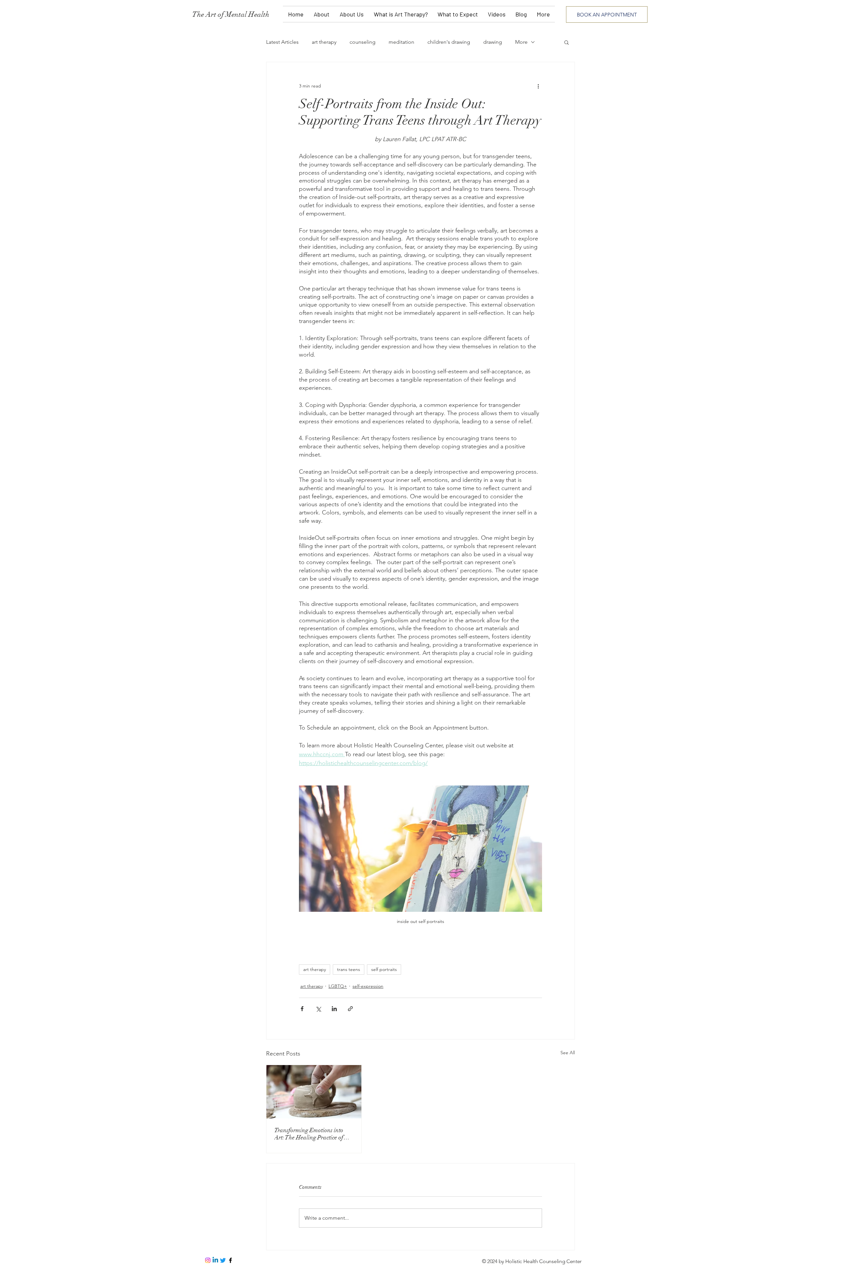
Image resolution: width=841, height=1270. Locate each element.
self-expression (367, 986)
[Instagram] (207, 1260)
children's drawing (448, 42)
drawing (492, 42)
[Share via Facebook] (302, 1009)
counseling (362, 42)
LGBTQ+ (338, 986)
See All (567, 1053)
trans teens (348, 969)
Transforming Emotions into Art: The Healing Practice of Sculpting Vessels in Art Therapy (313, 1134)
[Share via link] (350, 1009)
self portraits (384, 969)
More (521, 42)
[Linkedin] (215, 1260)
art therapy (324, 42)
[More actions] (538, 86)
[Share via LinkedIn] (334, 1009)
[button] (566, 42)
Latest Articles (282, 42)
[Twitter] (222, 1260)
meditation (401, 42)
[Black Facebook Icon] (230, 1260)
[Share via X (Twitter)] (318, 1009)
